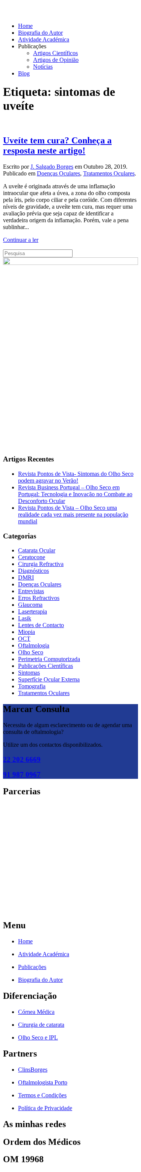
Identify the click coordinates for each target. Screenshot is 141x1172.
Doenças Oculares (58, 173)
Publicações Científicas (45, 666)
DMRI (26, 577)
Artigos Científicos (55, 53)
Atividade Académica (43, 39)
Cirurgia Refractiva (41, 564)
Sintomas (29, 672)
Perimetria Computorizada (49, 659)
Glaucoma (30, 604)
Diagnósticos (33, 571)
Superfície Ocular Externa (49, 679)
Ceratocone (31, 557)
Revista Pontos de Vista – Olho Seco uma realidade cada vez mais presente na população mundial (73, 514)
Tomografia (31, 686)
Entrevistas (31, 591)
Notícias (43, 66)
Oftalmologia (33, 645)
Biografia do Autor (40, 32)
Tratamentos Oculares (109, 173)
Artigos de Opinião (56, 60)
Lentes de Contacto (41, 625)
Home (25, 26)
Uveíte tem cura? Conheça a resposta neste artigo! (57, 145)
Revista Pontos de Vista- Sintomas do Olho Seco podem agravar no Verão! (75, 477)
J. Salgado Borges (51, 166)
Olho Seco (30, 652)
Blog (24, 73)
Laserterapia (32, 611)
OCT (24, 638)
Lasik (24, 618)
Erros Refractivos (38, 598)
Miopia (26, 632)
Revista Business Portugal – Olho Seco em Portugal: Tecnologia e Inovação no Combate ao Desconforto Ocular (75, 494)
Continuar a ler (20, 240)
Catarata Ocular (36, 550)
